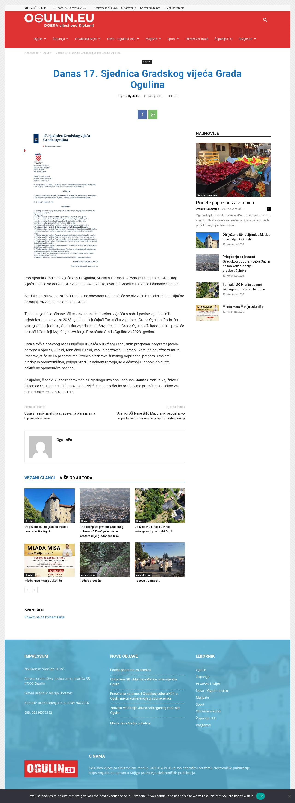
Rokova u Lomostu (147, 580)
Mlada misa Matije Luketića (43, 580)
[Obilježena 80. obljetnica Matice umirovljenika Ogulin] (49, 505)
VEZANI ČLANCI (39, 477)
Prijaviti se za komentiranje (44, 617)
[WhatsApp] (152, 114)
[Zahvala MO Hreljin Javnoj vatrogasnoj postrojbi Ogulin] (160, 505)
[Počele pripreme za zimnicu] (233, 170)
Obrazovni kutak (197, 39)
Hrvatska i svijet (86, 39)
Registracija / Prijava (106, 7)
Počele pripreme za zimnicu (225, 202)
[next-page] (35, 590)
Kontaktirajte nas (150, 7)
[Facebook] (142, 114)
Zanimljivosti (88, 574)
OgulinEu (133, 96)
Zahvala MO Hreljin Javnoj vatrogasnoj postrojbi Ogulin (145, 710)
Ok (260, 796)
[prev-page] (27, 590)
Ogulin (38, 39)
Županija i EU (223, 39)
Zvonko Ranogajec (207, 208)
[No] (289, 796)
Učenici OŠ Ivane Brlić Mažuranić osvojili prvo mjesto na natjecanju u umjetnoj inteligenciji (151, 415)
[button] (265, 20)
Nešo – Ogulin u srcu (121, 39)
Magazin (151, 39)
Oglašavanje (128, 7)
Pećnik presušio (91, 580)
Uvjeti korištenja (174, 7)
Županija (59, 39)
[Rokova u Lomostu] (160, 559)
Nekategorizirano (207, 194)
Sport (171, 39)
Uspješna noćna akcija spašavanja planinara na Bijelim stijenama (59, 415)
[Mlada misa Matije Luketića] (49, 559)
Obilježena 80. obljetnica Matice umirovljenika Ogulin (143, 681)
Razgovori (245, 39)
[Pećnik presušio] (105, 559)
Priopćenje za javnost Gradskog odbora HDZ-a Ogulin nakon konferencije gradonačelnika (102, 531)
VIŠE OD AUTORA (76, 477)
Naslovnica (31, 53)
